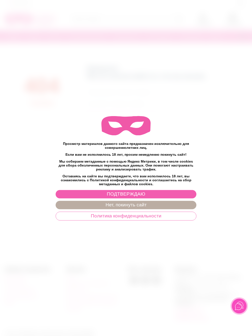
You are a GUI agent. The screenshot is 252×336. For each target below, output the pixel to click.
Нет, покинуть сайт (126, 205)
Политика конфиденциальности (126, 216)
